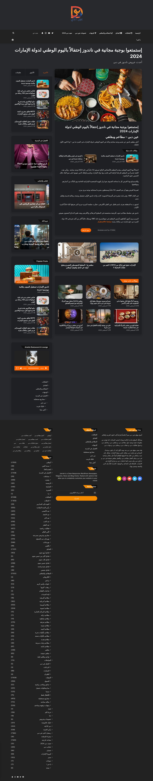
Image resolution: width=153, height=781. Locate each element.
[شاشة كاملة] (17, 368)
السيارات (46, 671)
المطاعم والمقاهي (105, 33)
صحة (47, 768)
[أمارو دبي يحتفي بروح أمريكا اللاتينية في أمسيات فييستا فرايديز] (70, 316)
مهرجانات (46, 542)
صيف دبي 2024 (67, 33)
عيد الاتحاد (46, 514)
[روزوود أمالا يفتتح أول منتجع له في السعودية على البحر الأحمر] (126, 292)
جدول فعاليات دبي (33, 443)
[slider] (33, 368)
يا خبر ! (138, 40)
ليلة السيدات (45, 594)
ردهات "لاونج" (44, 587)
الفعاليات (128, 33)
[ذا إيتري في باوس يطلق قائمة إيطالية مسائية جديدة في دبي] (90, 158)
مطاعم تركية (45, 615)
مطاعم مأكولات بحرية (42, 632)
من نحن (43, 403)
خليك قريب (40, 406)
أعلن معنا (43, 410)
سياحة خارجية (46, 740)
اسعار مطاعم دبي (46, 443)
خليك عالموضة (46, 723)
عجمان (49, 750)
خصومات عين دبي (80, 33)
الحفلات (46, 501)
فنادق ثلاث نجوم (44, 560)
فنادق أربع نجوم (44, 553)
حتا (50, 716)
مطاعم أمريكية (44, 601)
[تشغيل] (46, 368)
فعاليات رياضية (44, 528)
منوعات (48, 761)
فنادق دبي (36, 451)
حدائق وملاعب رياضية (42, 685)
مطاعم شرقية (44, 622)
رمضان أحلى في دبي (44, 733)
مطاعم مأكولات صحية (42, 636)
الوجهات (92, 33)
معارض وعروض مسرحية (41, 535)
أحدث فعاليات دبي (26, 435)
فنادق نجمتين (45, 570)
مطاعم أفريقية (44, 598)
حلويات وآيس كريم (43, 584)
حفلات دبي (22, 443)
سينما (47, 691)
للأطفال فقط (45, 695)
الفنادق (118, 33)
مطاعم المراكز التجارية (41, 612)
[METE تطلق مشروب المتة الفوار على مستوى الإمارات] (43, 114)
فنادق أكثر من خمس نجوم (40, 556)
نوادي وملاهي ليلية (43, 657)
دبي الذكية (47, 726)
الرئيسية (137, 33)
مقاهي (47, 650)
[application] (31, 361)
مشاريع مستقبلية (39, 399)
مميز (49, 757)
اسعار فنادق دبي (20, 439)
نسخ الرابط (85, 230)
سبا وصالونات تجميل (42, 688)
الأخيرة (45, 72)
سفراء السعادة (46, 736)
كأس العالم (45, 532)
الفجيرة (48, 490)
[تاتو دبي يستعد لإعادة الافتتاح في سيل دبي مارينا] (98, 316)
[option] (31, 156)
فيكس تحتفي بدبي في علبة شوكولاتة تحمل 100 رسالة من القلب (25, 93)
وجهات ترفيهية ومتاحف (41, 705)
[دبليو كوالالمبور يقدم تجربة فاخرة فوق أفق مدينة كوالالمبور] (43, 104)
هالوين (47, 546)
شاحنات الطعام (44, 591)
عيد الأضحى (45, 511)
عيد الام (46, 518)
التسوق (47, 681)
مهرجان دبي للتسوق (42, 539)
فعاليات (25, 447)
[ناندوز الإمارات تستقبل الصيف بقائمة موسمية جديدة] (132, 158)
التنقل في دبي (44, 664)
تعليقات (18, 72)
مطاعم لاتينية (45, 629)
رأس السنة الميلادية (43, 508)
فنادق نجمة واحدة (43, 567)
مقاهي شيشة (45, 653)
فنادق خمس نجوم (43, 563)
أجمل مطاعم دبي (39, 435)
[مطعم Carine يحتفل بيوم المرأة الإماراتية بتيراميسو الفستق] (70, 292)
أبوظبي (49, 435)
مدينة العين (45, 466)
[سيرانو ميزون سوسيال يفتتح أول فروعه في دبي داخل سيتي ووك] (98, 292)
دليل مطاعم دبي (35, 447)
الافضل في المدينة (42, 396)
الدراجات (46, 667)
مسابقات (46, 476)
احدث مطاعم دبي (33, 439)
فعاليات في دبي (46, 451)
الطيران (46, 674)
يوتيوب (47, 480)
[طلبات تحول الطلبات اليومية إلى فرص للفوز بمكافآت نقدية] (43, 124)
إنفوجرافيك (47, 469)
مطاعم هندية (45, 639)
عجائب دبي (47, 747)
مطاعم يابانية (45, 646)
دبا (48, 494)
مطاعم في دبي (17, 451)
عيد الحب (46, 521)
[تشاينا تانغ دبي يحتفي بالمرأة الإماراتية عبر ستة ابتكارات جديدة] (126, 316)
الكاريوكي (46, 577)
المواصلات (47, 660)
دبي (15, 443)
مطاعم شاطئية (44, 619)
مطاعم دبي (27, 451)
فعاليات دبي (16, 447)
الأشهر (32, 72)
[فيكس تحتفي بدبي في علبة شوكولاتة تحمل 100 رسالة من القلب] (43, 94)
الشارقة (48, 487)
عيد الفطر (46, 525)
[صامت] (21, 368)
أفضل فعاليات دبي (46, 439)
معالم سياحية (45, 702)
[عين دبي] (77, 14)
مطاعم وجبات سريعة (42, 643)
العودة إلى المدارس (43, 504)
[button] (31, 360)
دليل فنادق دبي (47, 447)
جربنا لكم (48, 712)
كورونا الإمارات (46, 754)
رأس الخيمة (47, 730)
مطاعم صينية (45, 626)
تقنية (49, 709)
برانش (47, 580)
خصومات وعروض (45, 719)
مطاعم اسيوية (44, 608)
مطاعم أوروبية (44, 605)
